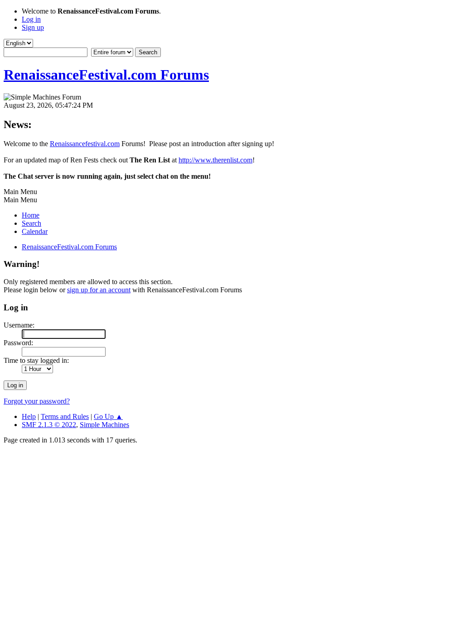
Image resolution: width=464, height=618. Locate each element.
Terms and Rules (65, 416)
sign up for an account (98, 290)
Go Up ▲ (108, 416)
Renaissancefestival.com (85, 143)
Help (29, 416)
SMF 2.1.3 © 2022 (49, 424)
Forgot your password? (37, 401)
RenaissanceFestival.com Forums (106, 75)
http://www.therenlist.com (215, 160)
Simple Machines (104, 424)
